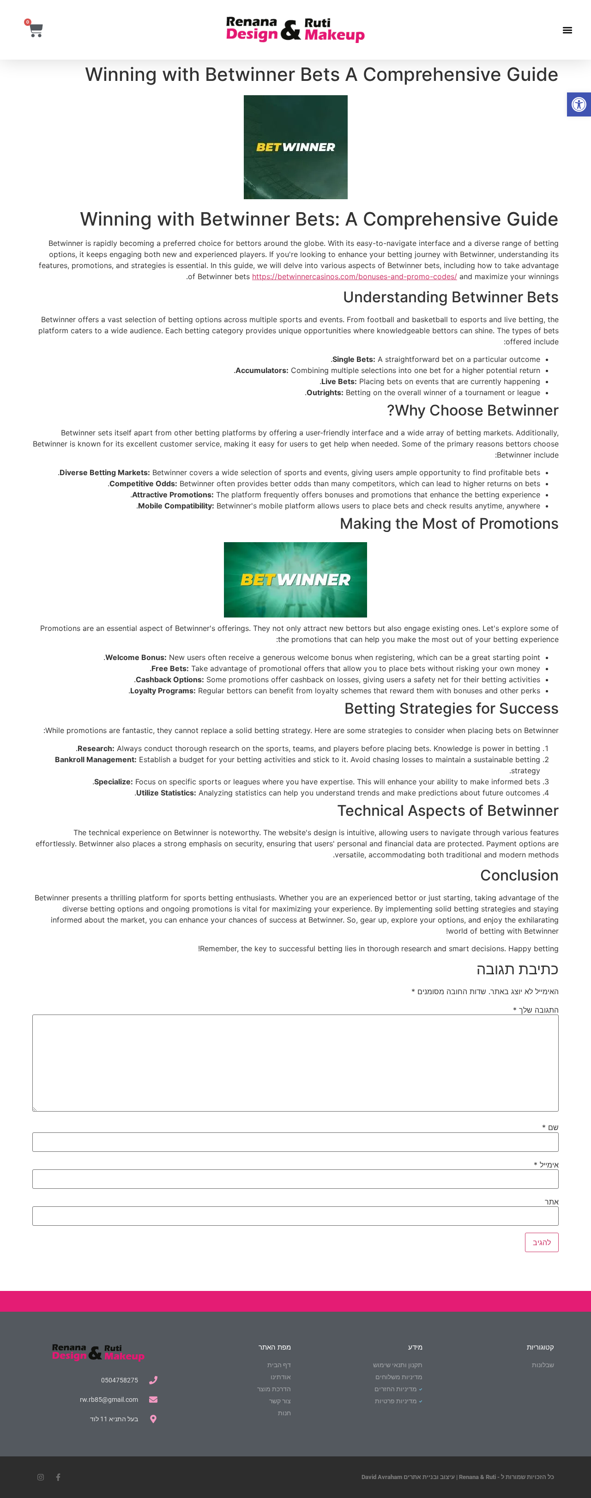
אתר (552, 1201)
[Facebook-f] (58, 1477)
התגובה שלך (536, 1010)
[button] (579, 104)
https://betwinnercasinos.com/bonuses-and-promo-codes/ (354, 276)
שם (550, 1127)
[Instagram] (40, 1477)
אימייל (546, 1164)
